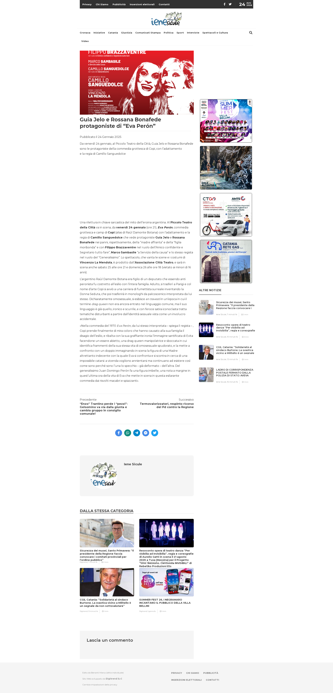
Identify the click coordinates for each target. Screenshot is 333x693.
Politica (168, 32)
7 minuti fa (92, 562)
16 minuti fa (232, 382)
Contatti (164, 4)
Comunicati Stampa (148, 32)
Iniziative (99, 32)
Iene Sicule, (221, 314)
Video (85, 41)
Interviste (193, 32)
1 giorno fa (152, 611)
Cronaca (85, 32)
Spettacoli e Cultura (215, 32)
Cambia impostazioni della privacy (99, 684)
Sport (180, 32)
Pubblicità (119, 4)
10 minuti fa (152, 562)
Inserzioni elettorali (142, 4)
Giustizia (126, 32)
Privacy (87, 4)
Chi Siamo (102, 4)
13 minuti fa (93, 611)
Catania (113, 32)
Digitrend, (84, 562)
